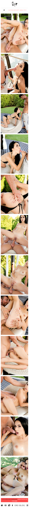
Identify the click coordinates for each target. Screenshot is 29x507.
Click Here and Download (14, 500)
